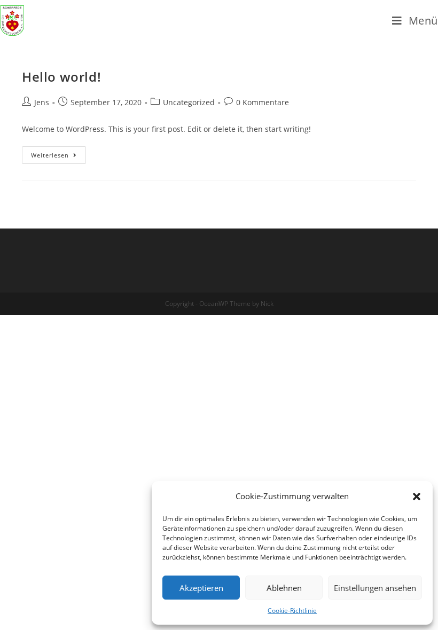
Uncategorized (189, 102)
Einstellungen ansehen (375, 587)
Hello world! (61, 76)
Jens (41, 102)
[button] (416, 496)
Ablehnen (284, 587)
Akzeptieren (201, 587)
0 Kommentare (262, 102)
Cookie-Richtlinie (292, 610)
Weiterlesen (50, 155)
